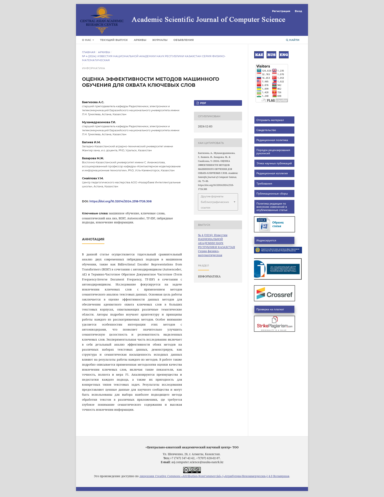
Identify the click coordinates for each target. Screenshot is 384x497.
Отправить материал (270, 120)
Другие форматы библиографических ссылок (215, 202)
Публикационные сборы (272, 193)
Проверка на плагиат (270, 309)
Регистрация (281, 11)
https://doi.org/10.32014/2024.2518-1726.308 (120, 201)
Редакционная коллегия (272, 173)
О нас (87, 39)
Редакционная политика (272, 140)
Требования (264, 183)
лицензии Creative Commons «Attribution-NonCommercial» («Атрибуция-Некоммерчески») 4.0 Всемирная (214, 476)
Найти (293, 39)
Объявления (183, 39)
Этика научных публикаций (274, 163)
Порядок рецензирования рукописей (273, 151)
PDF (202, 103)
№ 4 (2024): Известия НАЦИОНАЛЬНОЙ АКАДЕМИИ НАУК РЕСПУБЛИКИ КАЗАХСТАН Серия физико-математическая (154, 58)
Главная (88, 52)
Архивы (140, 39)
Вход (298, 11)
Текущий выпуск (114, 39)
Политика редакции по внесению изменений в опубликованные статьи (271, 207)
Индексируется (266, 240)
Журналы (159, 39)
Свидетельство (266, 130)
